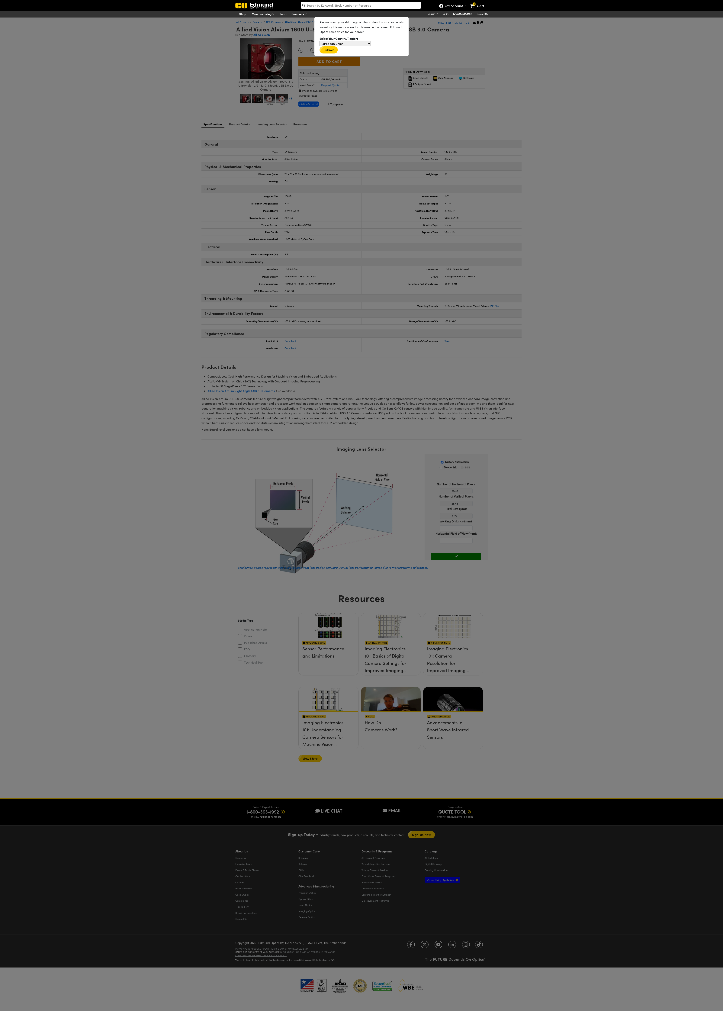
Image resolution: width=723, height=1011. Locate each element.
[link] (479, 3)
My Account (453, 6)
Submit (329, 50)
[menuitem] (244, 14)
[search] (361, 5)
